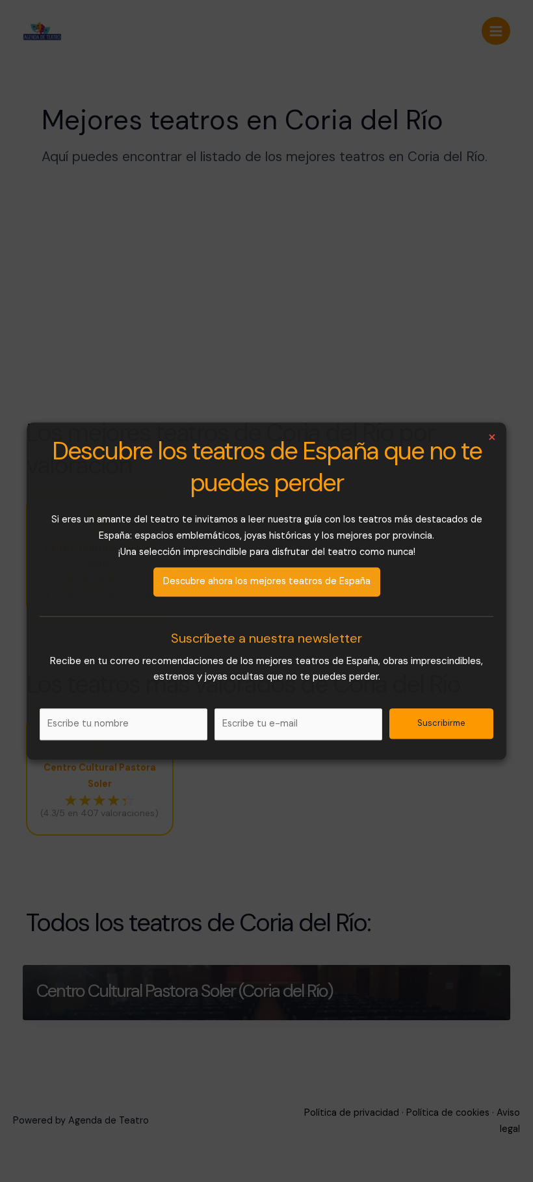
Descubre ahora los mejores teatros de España (266, 581)
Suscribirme (441, 723)
